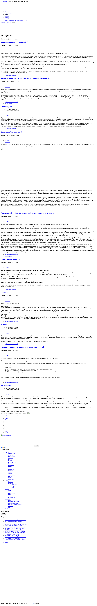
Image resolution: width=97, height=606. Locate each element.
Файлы (6, 14)
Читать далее (8, 103)
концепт (10, 455)
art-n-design (11, 453)
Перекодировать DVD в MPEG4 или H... (16, 539)
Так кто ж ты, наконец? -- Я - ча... (14, 521)
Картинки (7, 17)
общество (11, 469)
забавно (7, 140)
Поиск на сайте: (5, 511)
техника (10, 458)
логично (10, 463)
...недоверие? (6, 107)
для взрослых (12, 462)
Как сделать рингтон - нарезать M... (15, 527)
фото (9, 477)
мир (9, 467)
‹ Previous (7, 420)
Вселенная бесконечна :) (11, 132)
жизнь (10, 473)
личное (10, 472)
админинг (11, 496)
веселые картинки (13, 501)
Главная (7, 11)
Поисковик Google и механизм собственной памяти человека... (28, 213)
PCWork (10, 460)
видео (10, 500)
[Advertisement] (47, 27)
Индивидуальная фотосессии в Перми (16, 20)
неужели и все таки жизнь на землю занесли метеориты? (25, 78)
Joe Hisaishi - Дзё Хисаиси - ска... (14, 538)
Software (10, 482)
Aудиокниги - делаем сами (12, 535)
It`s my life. (4, 1)
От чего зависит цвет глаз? (12, 534)
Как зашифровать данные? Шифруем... (16, 524)
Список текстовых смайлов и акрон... (15, 520)
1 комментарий (9, 210)
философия (11, 493)
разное (10, 476)
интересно (7, 51)
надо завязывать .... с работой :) (14, 42)
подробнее (5, 542)
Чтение (7, 16)
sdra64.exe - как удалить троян (13, 525)
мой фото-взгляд (13, 503)
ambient (14, 484)
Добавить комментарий (11, 75)
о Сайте (7, 18)
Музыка (10, 483)
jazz (13, 487)
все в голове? (6, 386)
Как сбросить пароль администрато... (15, 532)
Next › (6, 431)
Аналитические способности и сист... (15, 537)
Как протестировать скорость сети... (15, 522)
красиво (10, 506)
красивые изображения (15, 504)
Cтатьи (9, 22)
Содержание (8, 13)
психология (11, 497)
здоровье (11, 465)
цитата (10, 494)
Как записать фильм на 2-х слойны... (15, 531)
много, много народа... (10, 259)
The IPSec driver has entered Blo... (14, 530)
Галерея (7, 508)
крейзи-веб (11, 456)
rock (13, 486)
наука (10, 466)
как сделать (11, 475)
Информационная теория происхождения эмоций (22, 347)
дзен (9, 490)
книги (9, 492)
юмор (9, 459)
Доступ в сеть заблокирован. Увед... (15, 528)
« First (6, 418)
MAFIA (4, 325)
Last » (6, 432)
